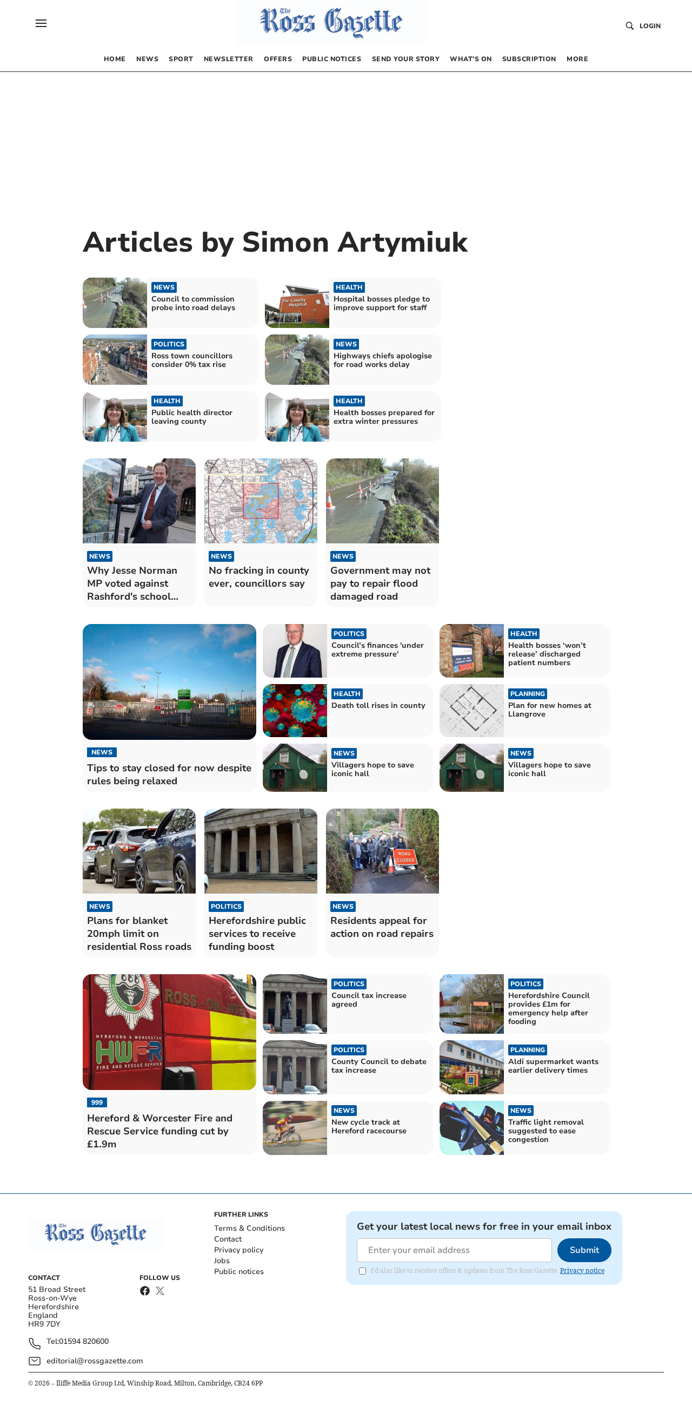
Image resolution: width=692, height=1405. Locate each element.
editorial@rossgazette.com (94, 1361)
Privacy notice (582, 1270)
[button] (41, 23)
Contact (228, 1239)
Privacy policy (238, 1250)
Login (650, 26)
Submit (584, 1250)
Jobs (222, 1261)
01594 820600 (84, 1342)
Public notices (239, 1271)
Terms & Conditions (249, 1228)
